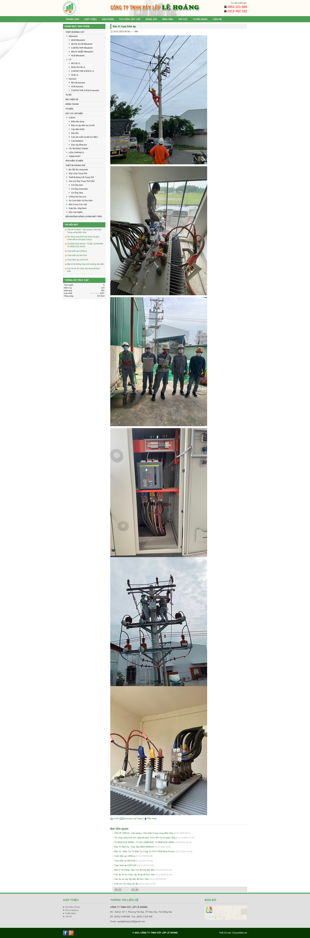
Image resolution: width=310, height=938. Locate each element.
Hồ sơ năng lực (72, 910)
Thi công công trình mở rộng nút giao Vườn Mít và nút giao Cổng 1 (145, 837)
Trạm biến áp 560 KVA (124, 860)
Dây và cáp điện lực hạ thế (83, 125)
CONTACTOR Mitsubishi (82, 48)
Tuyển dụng (70, 913)
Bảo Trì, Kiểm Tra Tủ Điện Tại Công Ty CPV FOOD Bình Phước (144, 851)
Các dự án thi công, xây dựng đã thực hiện (134, 874)
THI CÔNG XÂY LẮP (129, 19)
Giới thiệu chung (72, 907)
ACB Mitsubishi (78, 56)
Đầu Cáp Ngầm (76, 212)
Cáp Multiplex (77, 141)
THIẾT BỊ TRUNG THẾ (75, 165)
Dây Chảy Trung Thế (78, 173)
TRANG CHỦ (72, 19)
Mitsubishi (73, 36)
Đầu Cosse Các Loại (78, 204)
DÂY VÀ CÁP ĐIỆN (74, 113)
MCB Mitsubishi (78, 40)
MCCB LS (75, 63)
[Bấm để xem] (226, 912)
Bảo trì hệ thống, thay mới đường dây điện (134, 870)
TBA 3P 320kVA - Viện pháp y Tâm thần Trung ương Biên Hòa (143, 833)
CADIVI (72, 118)
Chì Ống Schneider (79, 189)
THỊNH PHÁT (74, 156)
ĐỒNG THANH (72, 104)
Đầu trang (151, 818)
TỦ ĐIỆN (69, 109)
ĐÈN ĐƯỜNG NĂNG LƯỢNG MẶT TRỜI (84, 216)
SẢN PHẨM (108, 19)
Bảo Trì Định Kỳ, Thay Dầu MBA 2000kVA (134, 847)
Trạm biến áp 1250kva (124, 856)
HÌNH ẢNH (167, 19)
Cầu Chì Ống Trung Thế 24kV (82, 181)
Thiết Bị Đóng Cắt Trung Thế (81, 177)
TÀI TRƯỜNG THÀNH (78, 149)
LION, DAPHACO (76, 152)
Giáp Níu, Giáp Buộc (78, 208)
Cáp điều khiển (78, 129)
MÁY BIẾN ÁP (72, 99)
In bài (116, 818)
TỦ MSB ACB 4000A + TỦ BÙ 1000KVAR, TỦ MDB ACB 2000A (144, 842)
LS (70, 59)
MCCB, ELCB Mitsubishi (82, 44)
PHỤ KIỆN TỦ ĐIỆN (74, 161)
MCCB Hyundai (78, 83)
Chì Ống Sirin (77, 185)
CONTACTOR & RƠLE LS (82, 71)
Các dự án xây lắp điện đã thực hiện (131, 879)
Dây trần (75, 133)
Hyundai (72, 79)
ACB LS (74, 75)
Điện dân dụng (77, 121)
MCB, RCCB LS (78, 67)
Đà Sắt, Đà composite (78, 170)
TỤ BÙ (69, 95)
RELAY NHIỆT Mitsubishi (82, 52)
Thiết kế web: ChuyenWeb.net (233, 933)
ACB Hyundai (77, 86)
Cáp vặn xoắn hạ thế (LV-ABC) (84, 137)
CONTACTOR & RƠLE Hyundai (85, 90)
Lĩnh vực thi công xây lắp (126, 884)
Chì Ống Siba (77, 193)
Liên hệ (68, 916)
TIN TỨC (183, 19)
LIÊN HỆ (217, 19)
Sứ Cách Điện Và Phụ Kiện (81, 200)
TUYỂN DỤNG (200, 19)
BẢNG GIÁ (151, 19)
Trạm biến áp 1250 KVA (125, 865)
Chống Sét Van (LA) (77, 197)
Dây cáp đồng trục (79, 145)
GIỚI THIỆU (90, 19)
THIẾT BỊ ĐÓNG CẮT (75, 32)
